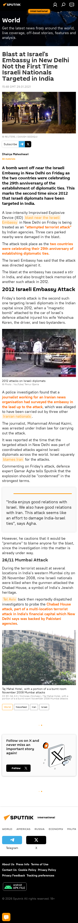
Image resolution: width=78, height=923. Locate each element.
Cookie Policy (27, 870)
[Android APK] (15, 887)
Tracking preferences (40, 875)
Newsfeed (21, 706)
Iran (34, 706)
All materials (8, 158)
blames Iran (13, 459)
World (7, 706)
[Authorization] (55, 4)
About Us (8, 864)
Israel (44, 706)
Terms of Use (39, 864)
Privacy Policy (47, 870)
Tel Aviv (9, 599)
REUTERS (10, 136)
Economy (56, 829)
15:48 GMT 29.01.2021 (16, 87)
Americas (23, 829)
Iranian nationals (17, 416)
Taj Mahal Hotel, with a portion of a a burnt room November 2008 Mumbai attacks (35, 697)
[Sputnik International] (12, 6)
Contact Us (9, 870)
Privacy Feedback (13, 875)
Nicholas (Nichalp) (30, 696)
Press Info (22, 864)
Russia (40, 829)
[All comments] (6, 917)
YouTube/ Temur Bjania (26, 384)
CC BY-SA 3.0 (9, 696)
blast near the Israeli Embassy (31, 220)
